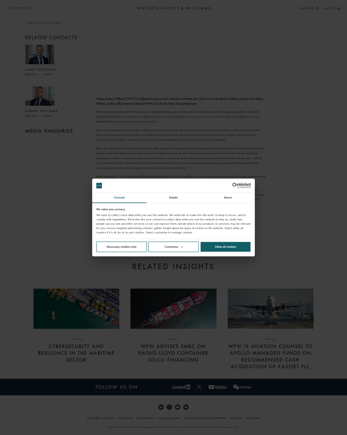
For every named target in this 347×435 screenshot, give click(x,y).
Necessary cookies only (121, 246)
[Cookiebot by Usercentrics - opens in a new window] (235, 185)
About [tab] (228, 197)
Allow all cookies (225, 246)
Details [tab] (173, 197)
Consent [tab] (119, 197)
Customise (171, 246)
